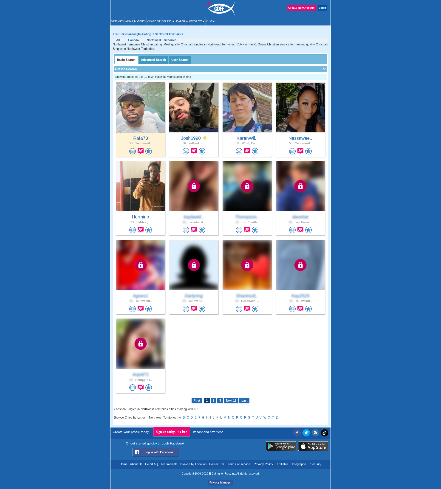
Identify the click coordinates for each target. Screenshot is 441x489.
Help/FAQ (151, 464)
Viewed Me (154, 21)
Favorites (195, 21)
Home (123, 464)
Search (180, 21)
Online (167, 21)
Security (315, 464)
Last (244, 400)
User (180, 59)
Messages (117, 21)
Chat (209, 21)
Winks (129, 21)
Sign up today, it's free (171, 431)
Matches (140, 21)
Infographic (299, 464)
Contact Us (216, 464)
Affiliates (282, 464)
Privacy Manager (220, 482)
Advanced (153, 59)
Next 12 (231, 400)
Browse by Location (193, 464)
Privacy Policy (263, 464)
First (197, 400)
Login (322, 7)
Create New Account (301, 7)
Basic (126, 59)
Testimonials (169, 464)
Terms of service (239, 464)
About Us (136, 464)
